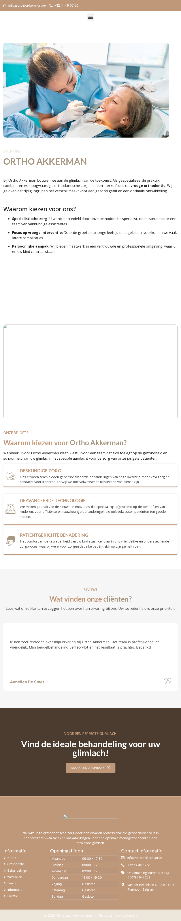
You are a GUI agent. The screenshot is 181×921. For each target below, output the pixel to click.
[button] (90, 17)
